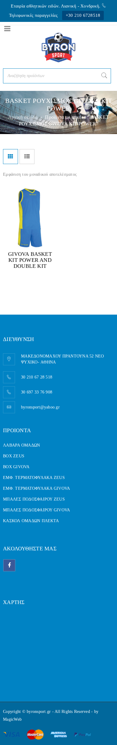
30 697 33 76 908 (36, 392)
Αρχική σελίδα (23, 117)
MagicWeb (12, 719)
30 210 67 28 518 (36, 377)
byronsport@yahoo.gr (40, 407)
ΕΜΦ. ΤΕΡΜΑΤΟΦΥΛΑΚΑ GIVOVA (36, 488)
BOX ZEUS (13, 456)
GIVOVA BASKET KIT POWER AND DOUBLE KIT (30, 260)
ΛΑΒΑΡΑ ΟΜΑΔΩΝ (21, 445)
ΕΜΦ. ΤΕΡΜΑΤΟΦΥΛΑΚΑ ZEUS (34, 477)
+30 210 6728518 (83, 15)
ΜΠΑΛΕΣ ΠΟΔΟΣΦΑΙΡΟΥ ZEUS (34, 499)
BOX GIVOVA (16, 467)
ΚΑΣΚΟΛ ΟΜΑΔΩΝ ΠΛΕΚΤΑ (31, 521)
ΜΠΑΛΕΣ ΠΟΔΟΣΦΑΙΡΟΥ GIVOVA (36, 510)
